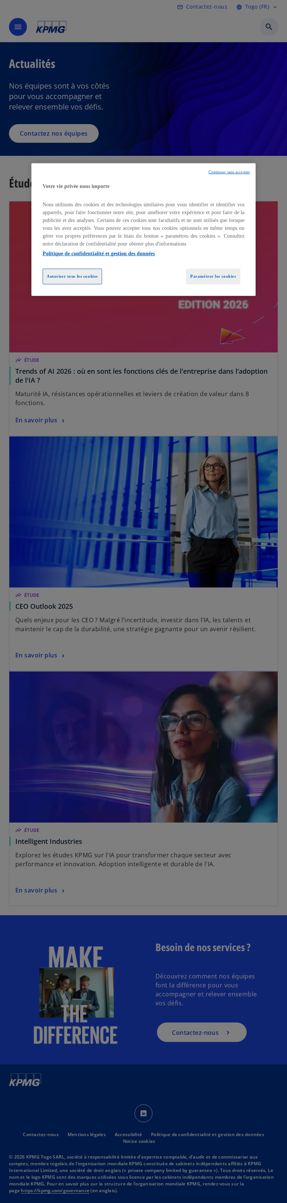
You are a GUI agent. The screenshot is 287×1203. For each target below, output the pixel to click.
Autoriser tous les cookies (72, 276)
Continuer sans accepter (229, 172)
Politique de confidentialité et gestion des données (99, 253)
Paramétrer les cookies (213, 276)
